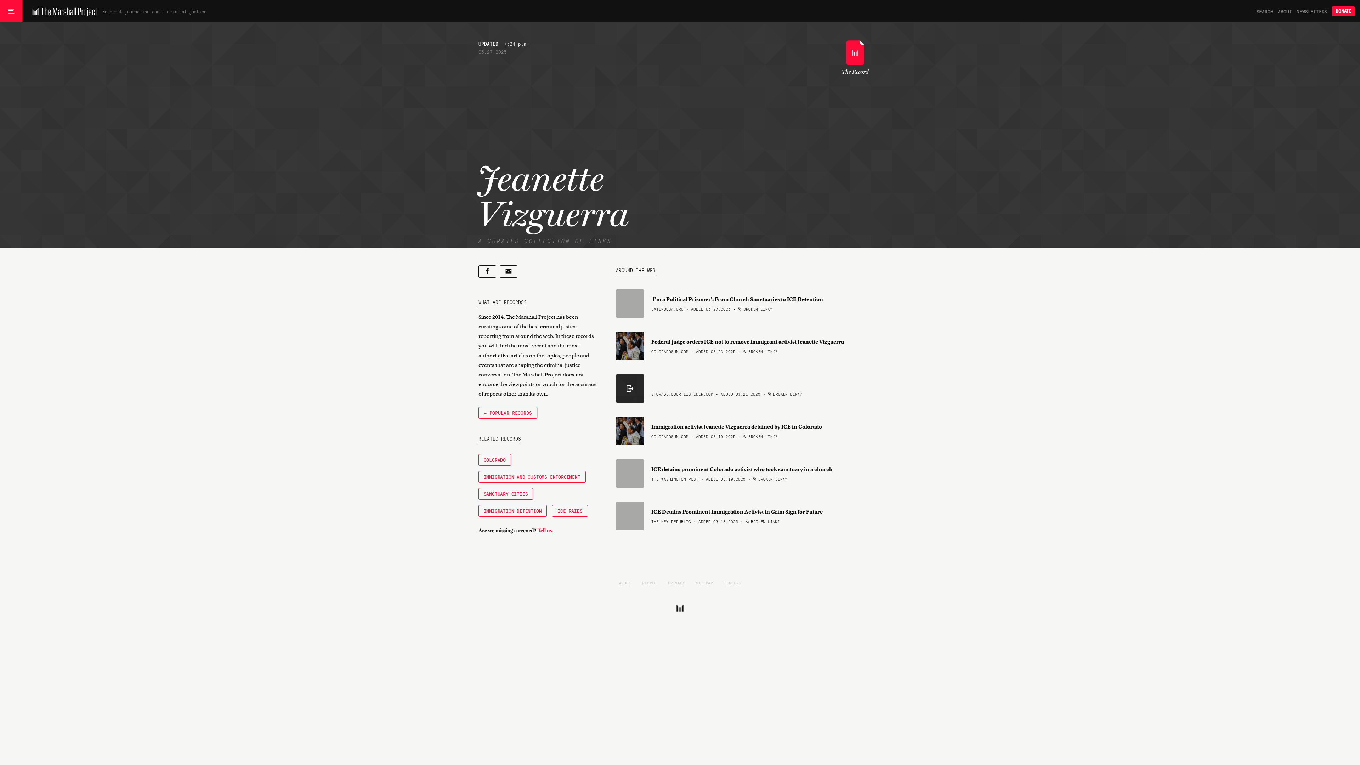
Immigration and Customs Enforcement (532, 477)
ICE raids (569, 511)
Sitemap (704, 582)
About (1285, 11)
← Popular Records (508, 412)
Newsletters (1312, 11)
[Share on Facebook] (487, 271)
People (649, 582)
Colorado (495, 460)
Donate (1343, 11)
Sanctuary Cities (506, 494)
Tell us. (546, 530)
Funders (732, 582)
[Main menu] (11, 11)
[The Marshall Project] (62, 11)
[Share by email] (508, 271)
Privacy (676, 582)
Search (1265, 11)
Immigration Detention (513, 511)
